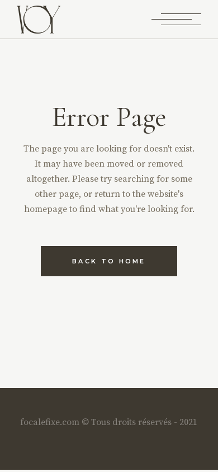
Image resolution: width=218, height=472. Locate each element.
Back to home (109, 261)
